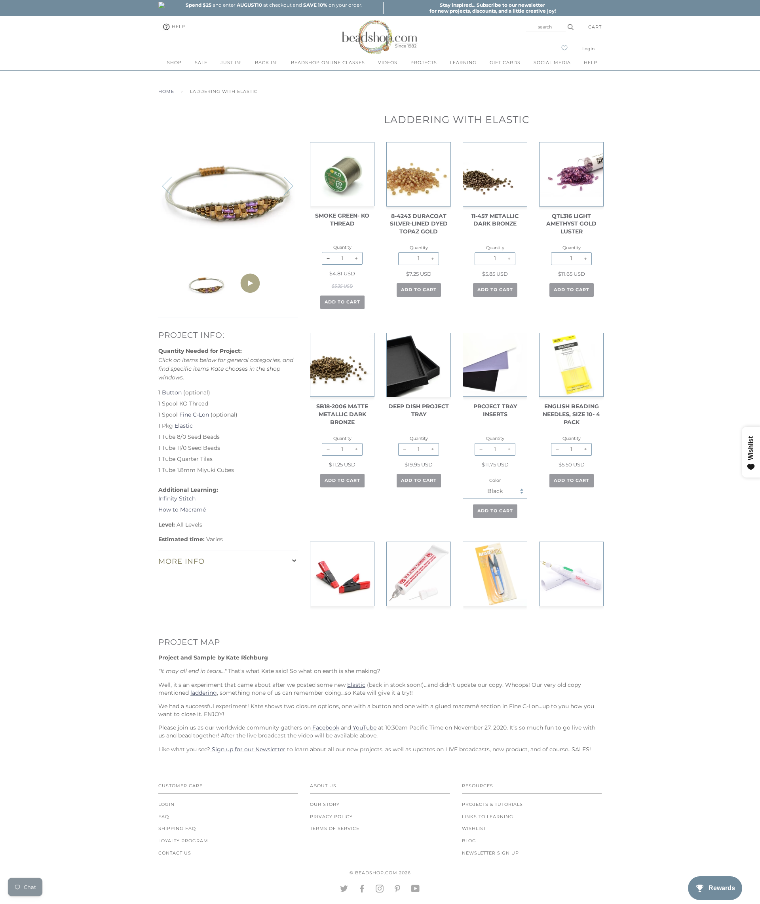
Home (166, 91)
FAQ (163, 816)
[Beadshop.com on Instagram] (380, 890)
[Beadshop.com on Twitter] (344, 890)
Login (588, 48)
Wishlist (474, 828)
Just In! (231, 62)
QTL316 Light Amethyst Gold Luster (571, 223)
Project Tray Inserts (495, 410)
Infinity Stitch (177, 498)
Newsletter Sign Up (490, 853)
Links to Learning (487, 816)
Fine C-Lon (194, 414)
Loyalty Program (183, 840)
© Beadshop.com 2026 (380, 873)
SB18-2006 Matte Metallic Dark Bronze (342, 414)
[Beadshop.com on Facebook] (362, 890)
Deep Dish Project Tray (418, 410)
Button (172, 392)
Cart (595, 27)
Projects (423, 62)
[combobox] (546, 27)
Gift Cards (505, 62)
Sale (201, 62)
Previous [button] (171, 185)
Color (495, 480)
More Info (181, 561)
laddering (203, 692)
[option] (274, 5)
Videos (387, 62)
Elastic (184, 425)
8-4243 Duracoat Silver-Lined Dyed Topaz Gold (419, 223)
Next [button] (283, 185)
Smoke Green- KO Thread (342, 219)
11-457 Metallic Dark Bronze (495, 219)
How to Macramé (182, 509)
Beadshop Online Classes (328, 62)
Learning (463, 62)
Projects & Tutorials (492, 804)
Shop (174, 62)
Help (177, 26)
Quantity (342, 247)
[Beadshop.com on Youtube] (415, 890)
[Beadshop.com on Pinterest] (397, 890)
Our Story (325, 804)
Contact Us (174, 853)
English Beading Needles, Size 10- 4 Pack (571, 414)
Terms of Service (334, 828)
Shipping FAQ (177, 828)
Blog (469, 840)
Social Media (552, 62)
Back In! (266, 62)
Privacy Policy (331, 816)
